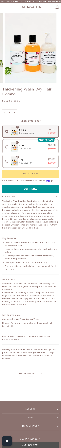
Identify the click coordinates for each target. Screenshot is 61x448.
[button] (30, 445)
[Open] (7, 441)
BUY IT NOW (30, 189)
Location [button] (31, 409)
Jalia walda (28, 439)
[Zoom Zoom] (30, 48)
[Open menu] (6, 7)
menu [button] (30, 417)
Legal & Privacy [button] (30, 426)
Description (8, 196)
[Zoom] (9, 77)
